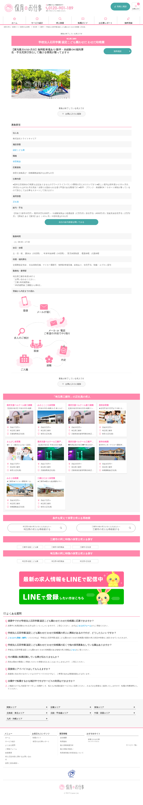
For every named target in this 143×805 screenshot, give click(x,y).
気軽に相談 (122, 6)
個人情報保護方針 (66, 745)
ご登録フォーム (11, 749)
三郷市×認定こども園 (30, 547)
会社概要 (63, 738)
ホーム (7, 738)
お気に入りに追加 (73, 114)
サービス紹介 (10, 741)
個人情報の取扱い (66, 749)
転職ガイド (37, 738)
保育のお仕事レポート (41, 741)
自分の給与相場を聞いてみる (71, 222)
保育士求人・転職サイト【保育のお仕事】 (17, 27)
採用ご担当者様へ (12, 763)
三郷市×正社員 (85, 547)
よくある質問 (10, 745)
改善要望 (8, 753)
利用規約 (63, 741)
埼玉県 (35, 27)
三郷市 (42, 27)
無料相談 (117, 51)
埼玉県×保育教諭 (57, 561)
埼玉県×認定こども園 (30, 561)
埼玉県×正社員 (85, 561)
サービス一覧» (131, 745)
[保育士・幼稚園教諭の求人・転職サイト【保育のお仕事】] (23, 8)
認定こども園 (19, 150)
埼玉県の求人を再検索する (37, 529)
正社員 (16, 202)
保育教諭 (17, 161)
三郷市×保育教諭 (57, 547)
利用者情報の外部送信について (72, 753)
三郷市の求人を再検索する (106, 529)
